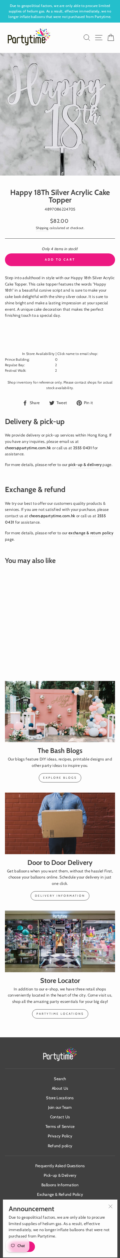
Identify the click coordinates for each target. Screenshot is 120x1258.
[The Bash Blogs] (60, 712)
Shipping (42, 228)
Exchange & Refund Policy (60, 1194)
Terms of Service (60, 1126)
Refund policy (60, 1145)
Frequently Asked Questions (60, 1165)
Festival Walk (15, 371)
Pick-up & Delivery (60, 1175)
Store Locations (60, 1097)
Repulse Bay (14, 365)
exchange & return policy (90, 533)
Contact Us (60, 1117)
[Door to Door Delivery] (60, 823)
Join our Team (60, 1107)
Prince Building (17, 360)
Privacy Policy (60, 1136)
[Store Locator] (60, 941)
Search (60, 1078)
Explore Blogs (60, 778)
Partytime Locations (60, 1014)
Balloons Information (60, 1185)
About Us (60, 1088)
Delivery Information (60, 896)
